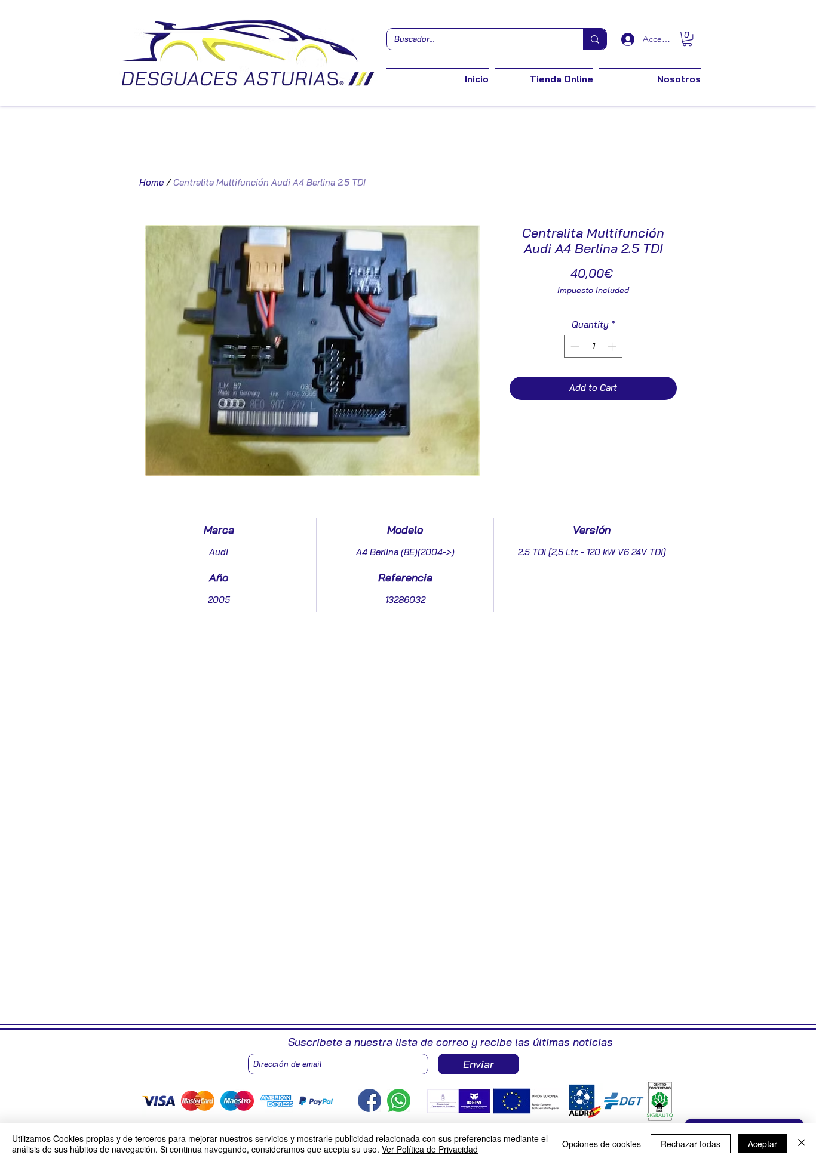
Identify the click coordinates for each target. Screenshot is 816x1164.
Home (151, 182)
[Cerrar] (801, 1143)
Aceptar (762, 1144)
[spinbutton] (593, 346)
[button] (687, 39)
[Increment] (613, 346)
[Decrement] (574, 346)
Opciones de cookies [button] (601, 1144)
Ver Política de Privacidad (430, 1149)
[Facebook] (369, 1100)
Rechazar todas (690, 1144)
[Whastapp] (398, 1100)
